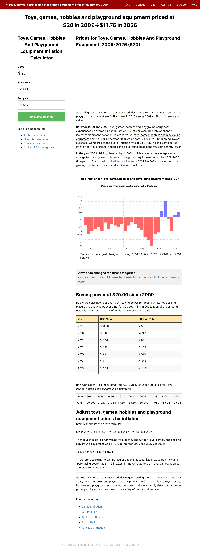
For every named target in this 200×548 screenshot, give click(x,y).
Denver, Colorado (155, 277)
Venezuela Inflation (93, 527)
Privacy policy (131, 544)
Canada (140, 4)
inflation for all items (121, 161)
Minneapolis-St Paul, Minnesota (100, 277)
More (194, 4)
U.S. (128, 4)
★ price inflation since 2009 (56, 4)
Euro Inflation (89, 522)
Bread (173, 277)
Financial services (34, 143)
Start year (24, 82)
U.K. (153, 4)
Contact (115, 544)
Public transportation (36, 135)
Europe (181, 4)
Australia (166, 4)
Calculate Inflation (41, 116)
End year (23, 98)
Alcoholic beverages (35, 139)
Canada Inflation (91, 506)
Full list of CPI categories (38, 147)
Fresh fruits (132, 277)
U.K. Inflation (89, 511)
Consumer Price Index (163, 477)
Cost (21, 66)
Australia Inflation (92, 517)
